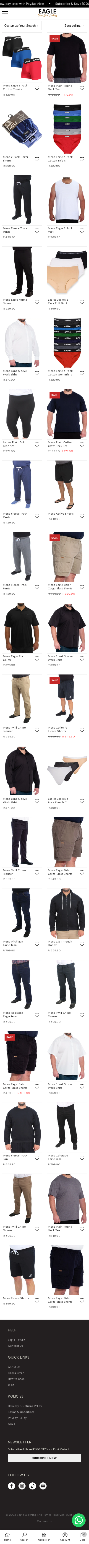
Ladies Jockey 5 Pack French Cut (59, 800)
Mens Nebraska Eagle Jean (13, 1014)
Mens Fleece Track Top (15, 1157)
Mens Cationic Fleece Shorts (57, 729)
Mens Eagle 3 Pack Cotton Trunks (15, 87)
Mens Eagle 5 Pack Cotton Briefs (60, 159)
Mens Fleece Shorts (16, 1298)
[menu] (5, 13)
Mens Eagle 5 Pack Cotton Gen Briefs (60, 373)
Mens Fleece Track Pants (15, 230)
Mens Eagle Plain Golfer (14, 658)
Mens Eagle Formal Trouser (15, 301)
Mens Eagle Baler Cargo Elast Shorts (60, 586)
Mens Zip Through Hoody (60, 943)
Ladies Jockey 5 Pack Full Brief (58, 301)
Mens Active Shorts (61, 513)
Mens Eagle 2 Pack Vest (60, 230)
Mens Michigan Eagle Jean (13, 943)
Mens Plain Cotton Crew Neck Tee (60, 444)
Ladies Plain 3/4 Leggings (13, 444)
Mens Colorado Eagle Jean (58, 1157)
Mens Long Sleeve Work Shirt (15, 373)
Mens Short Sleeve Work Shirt (60, 658)
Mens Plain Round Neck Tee (60, 87)
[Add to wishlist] (37, 88)
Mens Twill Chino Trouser (14, 729)
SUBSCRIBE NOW (44, 1458)
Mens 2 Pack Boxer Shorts (15, 159)
